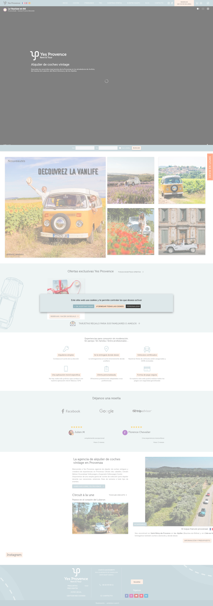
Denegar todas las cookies (111, 306)
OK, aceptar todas (84, 306)
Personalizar (133, 306)
